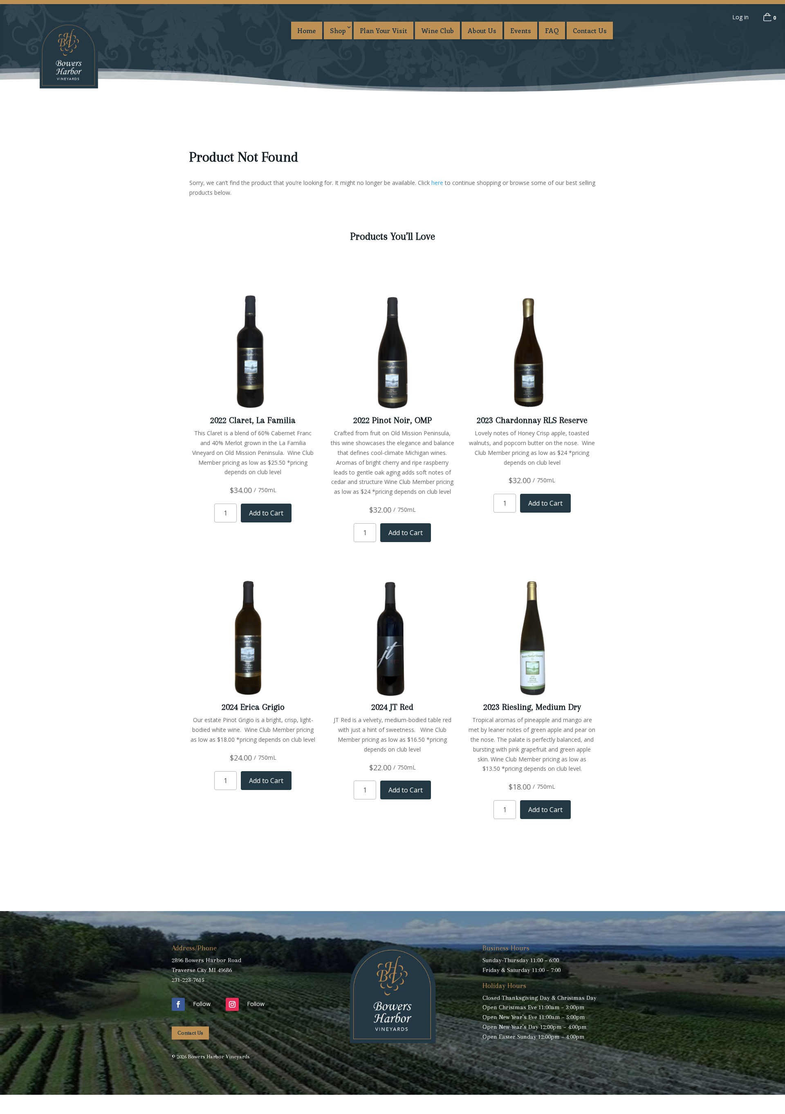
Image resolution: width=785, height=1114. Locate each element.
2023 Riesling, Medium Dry (532, 707)
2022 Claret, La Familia (253, 420)
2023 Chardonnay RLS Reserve (532, 420)
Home (306, 30)
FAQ (552, 30)
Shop (338, 30)
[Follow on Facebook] (178, 1004)
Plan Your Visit (383, 30)
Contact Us (590, 30)
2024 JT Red (392, 707)
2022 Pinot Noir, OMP (392, 420)
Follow (202, 1004)
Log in (740, 17)
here (437, 183)
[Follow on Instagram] (232, 1004)
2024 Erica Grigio (253, 707)
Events (520, 30)
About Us (482, 30)
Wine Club (437, 30)
